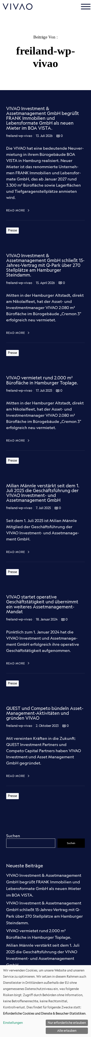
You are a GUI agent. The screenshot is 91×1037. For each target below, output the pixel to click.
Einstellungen (13, 1023)
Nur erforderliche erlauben (67, 1023)
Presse (12, 230)
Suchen (13, 835)
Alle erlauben (66, 1031)
